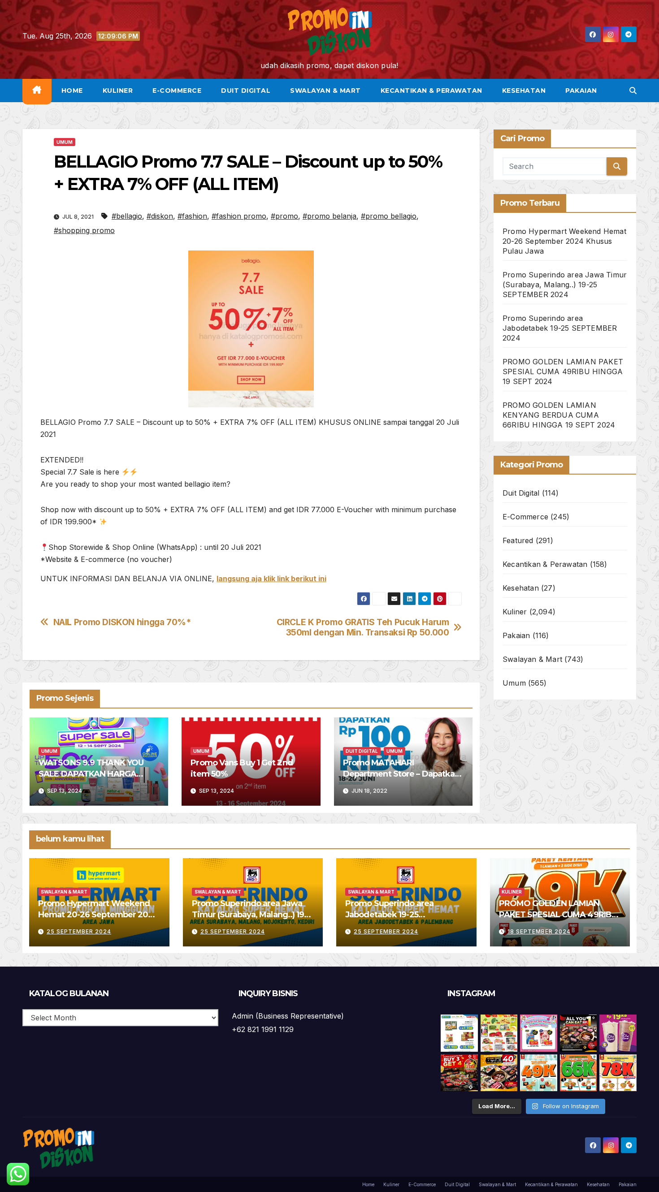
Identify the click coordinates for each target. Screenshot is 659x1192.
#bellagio (127, 216)
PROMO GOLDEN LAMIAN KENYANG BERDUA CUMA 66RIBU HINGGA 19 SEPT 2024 (559, 415)
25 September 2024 (79, 931)
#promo (284, 216)
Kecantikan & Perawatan (431, 90)
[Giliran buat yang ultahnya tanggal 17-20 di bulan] (499, 1073)
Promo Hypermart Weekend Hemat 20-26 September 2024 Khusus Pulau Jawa (564, 241)
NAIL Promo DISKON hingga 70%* (122, 622)
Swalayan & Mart (325, 90)
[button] (633, 90)
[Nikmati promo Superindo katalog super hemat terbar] (499, 1033)
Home (72, 90)
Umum (64, 142)
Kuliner (118, 90)
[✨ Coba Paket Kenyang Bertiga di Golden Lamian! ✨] (618, 1073)
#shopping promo (84, 230)
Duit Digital (245, 90)
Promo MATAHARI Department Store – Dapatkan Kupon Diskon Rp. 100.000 (401, 774)
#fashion (192, 216)
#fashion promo (239, 216)
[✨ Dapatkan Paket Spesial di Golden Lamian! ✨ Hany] (578, 1073)
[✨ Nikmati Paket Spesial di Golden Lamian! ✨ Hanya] (538, 1073)
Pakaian (581, 90)
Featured (518, 540)
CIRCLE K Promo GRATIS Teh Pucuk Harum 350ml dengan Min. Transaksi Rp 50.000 (363, 627)
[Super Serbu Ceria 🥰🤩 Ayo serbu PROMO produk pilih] (538, 1033)
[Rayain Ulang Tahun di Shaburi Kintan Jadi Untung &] (459, 1073)
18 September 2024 (539, 931)
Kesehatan (524, 90)
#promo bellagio (388, 216)
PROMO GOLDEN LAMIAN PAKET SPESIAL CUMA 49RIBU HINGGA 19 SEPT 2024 (563, 371)
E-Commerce (176, 90)
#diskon (160, 216)
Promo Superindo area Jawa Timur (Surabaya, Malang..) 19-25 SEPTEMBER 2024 (565, 284)
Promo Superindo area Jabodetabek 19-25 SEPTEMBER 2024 (560, 328)
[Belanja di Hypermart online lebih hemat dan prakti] (459, 1033)
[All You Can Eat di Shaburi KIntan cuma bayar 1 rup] (578, 1033)
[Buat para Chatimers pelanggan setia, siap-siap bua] (618, 1033)
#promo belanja (329, 216)
